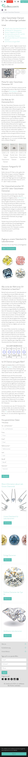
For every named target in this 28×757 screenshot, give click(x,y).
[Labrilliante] (10, 6)
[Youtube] (14, 679)
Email (3, 439)
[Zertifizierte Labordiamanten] (14, 616)
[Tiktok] (17, 679)
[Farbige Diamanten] (14, 540)
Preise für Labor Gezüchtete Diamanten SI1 (15, 28)
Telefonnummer (6, 446)
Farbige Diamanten (10, 555)
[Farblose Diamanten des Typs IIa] (14, 577)
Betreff (3, 459)
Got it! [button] (14, 754)
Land (3, 452)
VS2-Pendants (21, 198)
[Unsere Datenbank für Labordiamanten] (14, 501)
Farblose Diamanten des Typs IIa (13, 593)
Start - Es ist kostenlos (9, 248)
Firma (3, 432)
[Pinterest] (11, 679)
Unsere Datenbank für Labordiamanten (11, 517)
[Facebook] (3, 679)
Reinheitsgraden (13, 91)
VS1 (6, 412)
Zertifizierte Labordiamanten (13, 631)
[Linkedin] (8, 679)
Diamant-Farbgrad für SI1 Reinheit (13, 32)
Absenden (5, 476)
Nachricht (4, 466)
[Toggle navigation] (5, 10)
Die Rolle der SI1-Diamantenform (13, 30)
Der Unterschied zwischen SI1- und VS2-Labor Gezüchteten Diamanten (15, 35)
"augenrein (9, 367)
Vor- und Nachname (7, 426)
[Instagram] (6, 679)
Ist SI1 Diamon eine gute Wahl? (12, 41)
